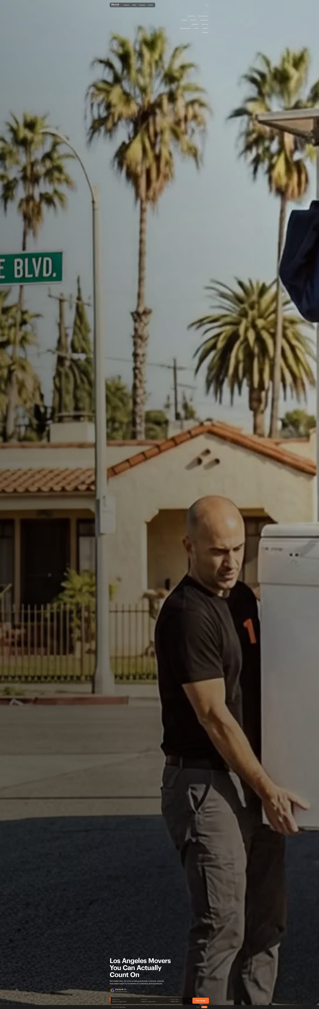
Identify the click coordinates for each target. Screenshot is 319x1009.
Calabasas (205, 28)
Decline (198, 1007)
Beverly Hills (191, 16)
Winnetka (205, 32)
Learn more (122, 1007)
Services (126, 5)
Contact (150, 5)
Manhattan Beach (185, 28)
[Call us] (207, 5)
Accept (204, 1007)
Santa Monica (204, 20)
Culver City (205, 24)
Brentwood (195, 24)
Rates (134, 5)
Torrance (196, 28)
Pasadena (184, 20)
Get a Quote (200, 1001)
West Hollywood (203, 16)
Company (142, 5)
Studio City (194, 20)
